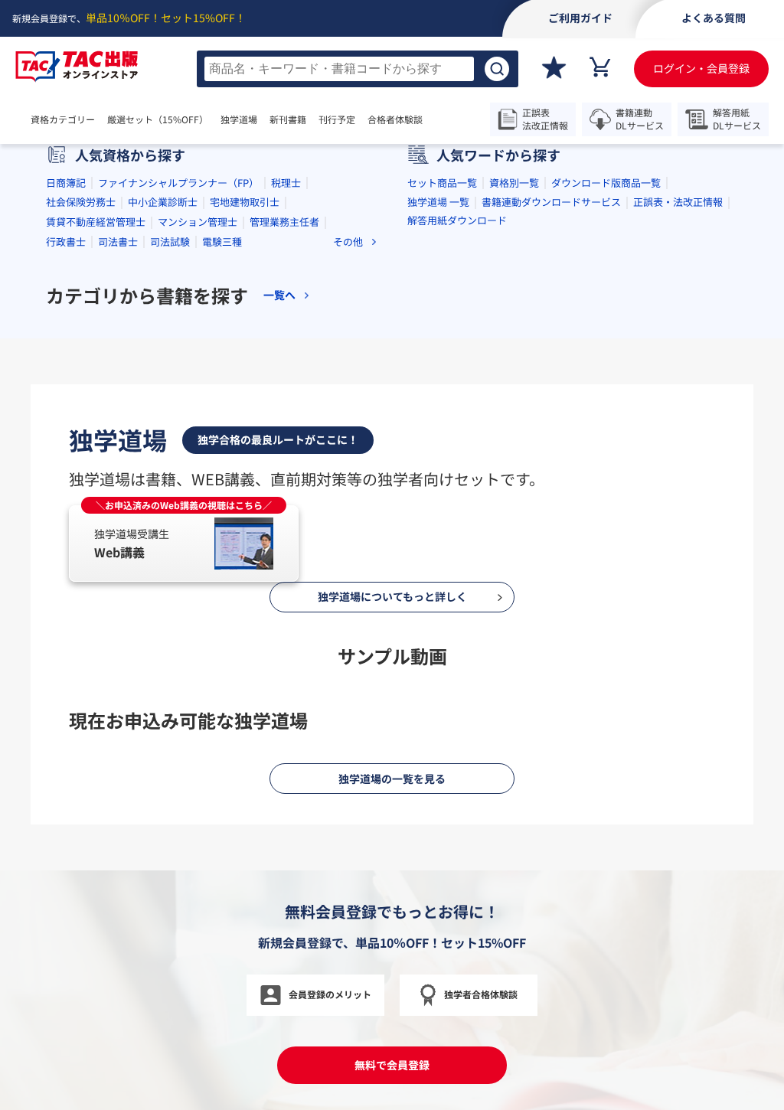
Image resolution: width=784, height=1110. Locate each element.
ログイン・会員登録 (701, 68)
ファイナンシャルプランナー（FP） (178, 182)
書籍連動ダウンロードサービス (551, 201)
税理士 (286, 182)
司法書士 (118, 241)
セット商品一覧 (442, 182)
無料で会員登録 (392, 1064)
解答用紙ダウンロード (457, 220)
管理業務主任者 (284, 221)
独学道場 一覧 (438, 201)
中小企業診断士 (163, 201)
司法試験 (170, 241)
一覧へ (279, 295)
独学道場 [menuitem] (238, 119)
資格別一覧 (514, 182)
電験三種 (222, 241)
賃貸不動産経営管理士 (95, 221)
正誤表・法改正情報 (678, 201)
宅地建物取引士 (244, 201)
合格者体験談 (395, 119)
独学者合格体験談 (481, 994)
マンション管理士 (197, 221)
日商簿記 (66, 182)
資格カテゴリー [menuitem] (63, 119)
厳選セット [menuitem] (157, 119)
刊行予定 (336, 119)
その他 (348, 241)
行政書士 (66, 241)
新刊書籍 (288, 119)
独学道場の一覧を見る (392, 778)
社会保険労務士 (81, 201)
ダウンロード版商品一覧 (606, 182)
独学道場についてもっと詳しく (392, 596)
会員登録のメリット (330, 994)
